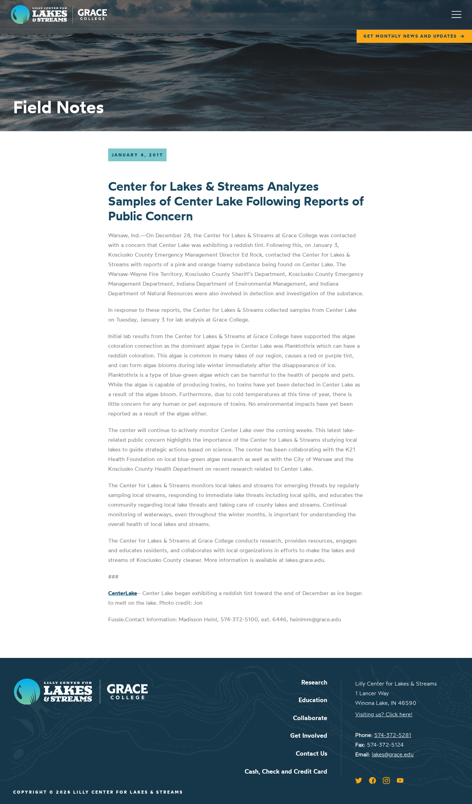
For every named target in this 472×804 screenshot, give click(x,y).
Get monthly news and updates (410, 36)
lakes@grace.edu (393, 754)
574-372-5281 (392, 734)
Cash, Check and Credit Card (286, 771)
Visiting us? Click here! (384, 714)
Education (313, 700)
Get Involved (308, 735)
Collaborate (310, 718)
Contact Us (311, 753)
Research (314, 682)
